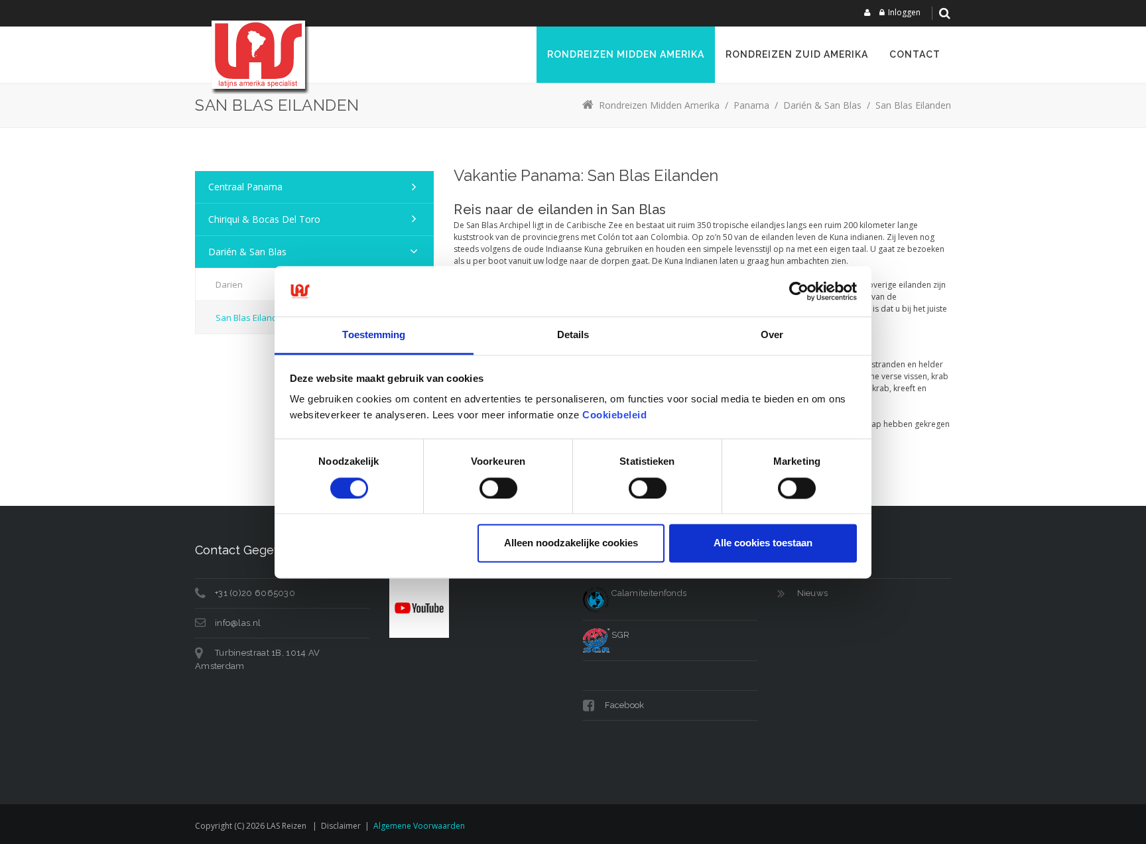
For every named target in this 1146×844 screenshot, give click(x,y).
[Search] (944, 13)
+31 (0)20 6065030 (255, 593)
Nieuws (812, 593)
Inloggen (904, 12)
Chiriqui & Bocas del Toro (264, 219)
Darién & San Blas (247, 251)
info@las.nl (238, 623)
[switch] (498, 488)
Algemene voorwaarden (419, 825)
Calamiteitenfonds (647, 593)
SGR (619, 635)
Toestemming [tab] (373, 335)
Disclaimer (341, 825)
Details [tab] (573, 335)
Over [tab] (772, 335)
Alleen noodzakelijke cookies (571, 543)
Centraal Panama (245, 186)
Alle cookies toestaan (763, 543)
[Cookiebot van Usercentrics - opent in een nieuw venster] (799, 291)
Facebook (624, 705)
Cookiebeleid (614, 415)
